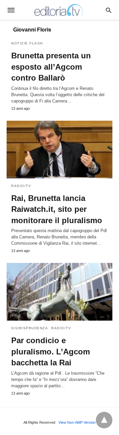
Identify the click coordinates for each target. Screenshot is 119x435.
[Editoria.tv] (59, 10)
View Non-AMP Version (77, 422)
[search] (108, 10)
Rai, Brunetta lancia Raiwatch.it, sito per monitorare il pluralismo (56, 209)
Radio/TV (21, 186)
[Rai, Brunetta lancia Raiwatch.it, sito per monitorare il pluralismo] (59, 149)
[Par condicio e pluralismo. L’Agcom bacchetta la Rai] (59, 292)
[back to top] (104, 420)
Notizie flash (27, 43)
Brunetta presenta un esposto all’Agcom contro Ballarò (51, 66)
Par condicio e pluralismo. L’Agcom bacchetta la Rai (50, 351)
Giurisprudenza (29, 328)
